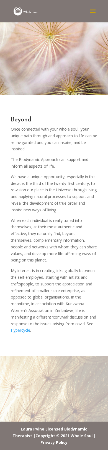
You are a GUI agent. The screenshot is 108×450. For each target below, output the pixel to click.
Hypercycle (20, 330)
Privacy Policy (54, 442)
